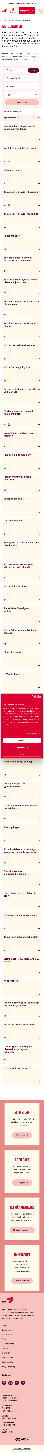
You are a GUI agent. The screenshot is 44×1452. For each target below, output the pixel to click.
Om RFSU (6, 1325)
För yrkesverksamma (14, 20)
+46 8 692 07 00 (9, 1418)
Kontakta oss (7, 1334)
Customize (20, 747)
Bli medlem (20, 1135)
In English (6, 1353)
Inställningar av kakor (22, 1448)
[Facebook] (4, 1382)
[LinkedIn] (23, 1382)
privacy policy (18, 719)
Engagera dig (25, 11)
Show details (32, 734)
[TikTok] (16, 1382)
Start (5, 20)
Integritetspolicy (8, 1366)
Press (4, 1339)
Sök (33, 70)
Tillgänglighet (7, 1357)
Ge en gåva (20, 1182)
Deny (22, 754)
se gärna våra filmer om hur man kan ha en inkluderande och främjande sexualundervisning (21, 56)
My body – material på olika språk (20, 3)
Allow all (22, 740)
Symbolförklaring (11, 118)
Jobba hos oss (8, 1330)
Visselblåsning (8, 1344)
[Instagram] (10, 1382)
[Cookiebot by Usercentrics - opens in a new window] (31, 696)
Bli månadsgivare (20, 1230)
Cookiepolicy (7, 1362)
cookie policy (33, 719)
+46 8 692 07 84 (9, 1425)
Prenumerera (20, 1281)
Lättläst (5, 1348)
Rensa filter (22, 102)
